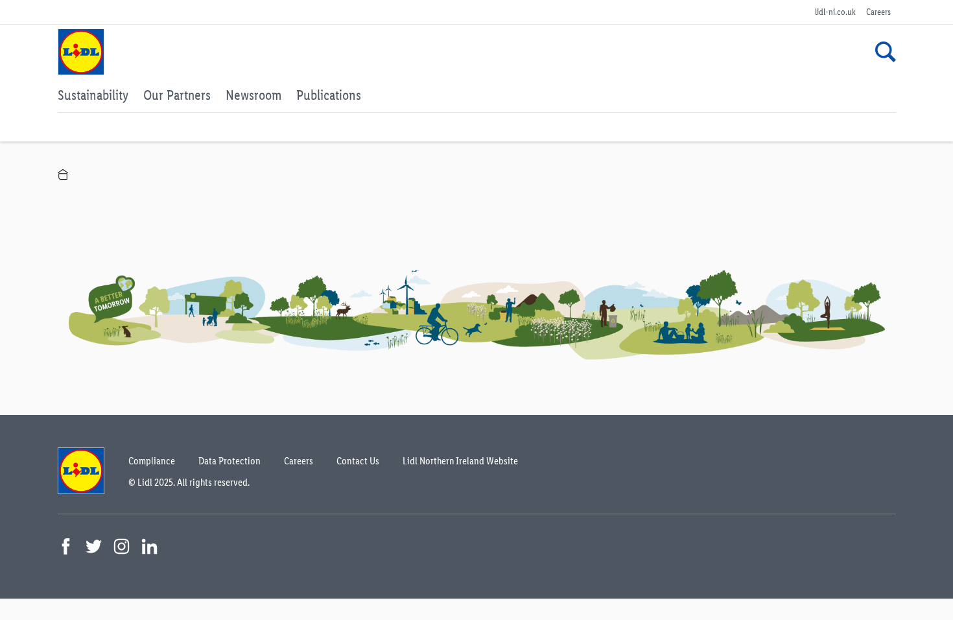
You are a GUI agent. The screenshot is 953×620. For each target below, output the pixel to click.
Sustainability (93, 94)
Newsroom (253, 94)
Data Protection (229, 461)
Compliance (151, 461)
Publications (328, 94)
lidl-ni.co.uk (835, 12)
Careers (878, 12)
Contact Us (357, 461)
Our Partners (177, 94)
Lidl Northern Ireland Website (460, 461)
